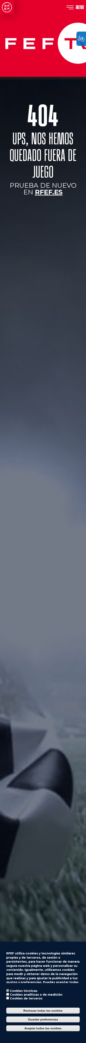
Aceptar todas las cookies (43, 1028)
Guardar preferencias (43, 1019)
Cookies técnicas (23, 991)
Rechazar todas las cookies (43, 1010)
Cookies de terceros (26, 998)
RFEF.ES (49, 192)
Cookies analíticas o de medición (36, 994)
